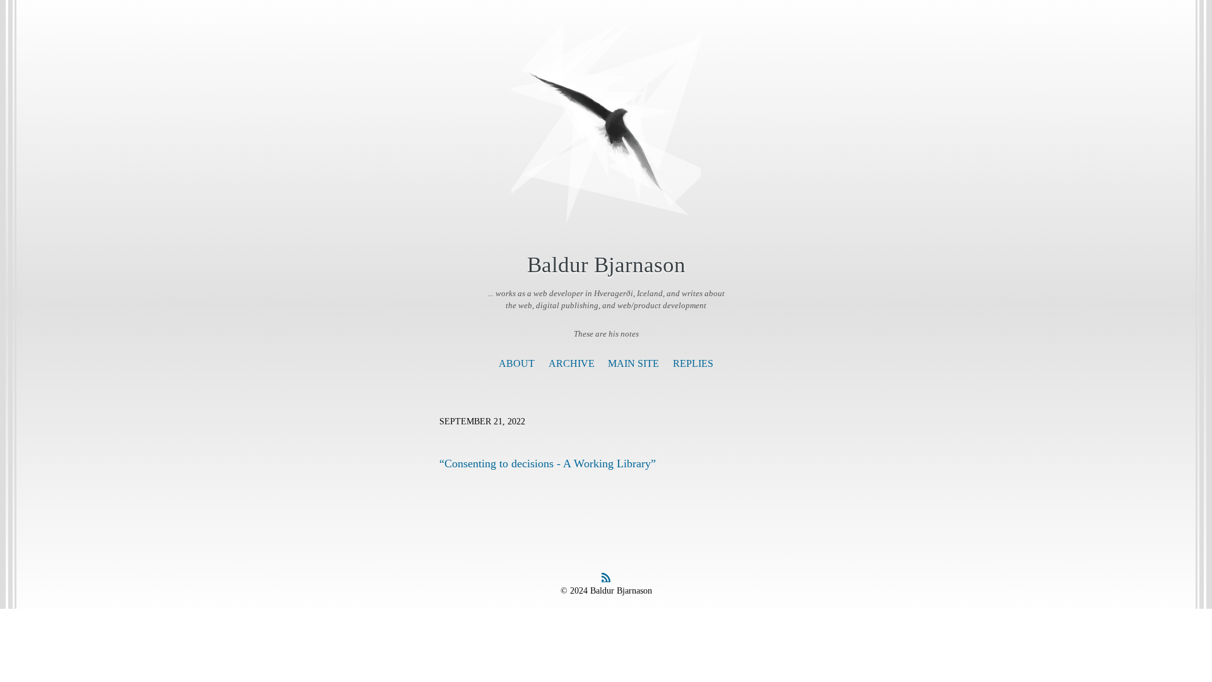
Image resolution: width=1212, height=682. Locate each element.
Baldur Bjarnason (606, 265)
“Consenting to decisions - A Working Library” (547, 463)
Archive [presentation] (572, 363)
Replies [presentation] (693, 363)
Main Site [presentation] (633, 363)
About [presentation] (517, 363)
